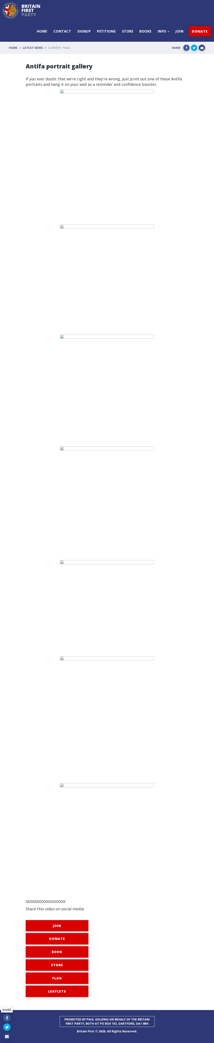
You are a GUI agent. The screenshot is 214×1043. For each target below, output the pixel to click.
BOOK (57, 952)
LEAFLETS (57, 991)
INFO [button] (162, 31)
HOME (42, 31)
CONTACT (62, 31)
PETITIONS (106, 31)
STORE (127, 31)
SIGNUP (84, 31)
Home (13, 48)
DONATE (200, 31)
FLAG (57, 978)
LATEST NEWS (33, 48)
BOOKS (145, 31)
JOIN (179, 31)
